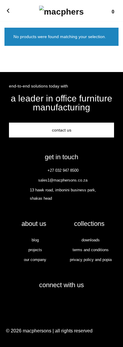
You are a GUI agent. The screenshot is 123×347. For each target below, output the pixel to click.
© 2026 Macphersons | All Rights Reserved (49, 330)
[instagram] (68, 302)
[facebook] (55, 302)
